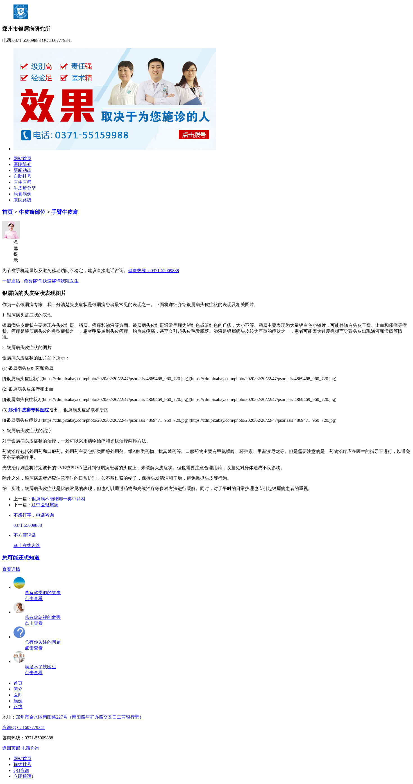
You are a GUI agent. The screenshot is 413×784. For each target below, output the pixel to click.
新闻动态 (22, 170)
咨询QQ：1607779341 (23, 727)
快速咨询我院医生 (61, 281)
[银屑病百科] (19, 612)
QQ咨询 (21, 770)
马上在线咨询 (26, 545)
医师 (17, 694)
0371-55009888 (27, 525)
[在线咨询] (19, 661)
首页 (7, 212)
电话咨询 (30, 748)
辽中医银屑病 (44, 504)
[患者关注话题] (19, 636)
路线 (17, 706)
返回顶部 (11, 748)
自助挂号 (22, 176)
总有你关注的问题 (43, 642)
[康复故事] (19, 587)
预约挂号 (22, 764)
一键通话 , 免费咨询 (22, 281)
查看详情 (11, 569)
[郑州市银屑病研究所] (114, 148)
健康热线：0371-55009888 (153, 270)
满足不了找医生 (40, 666)
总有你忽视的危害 (43, 617)
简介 (17, 689)
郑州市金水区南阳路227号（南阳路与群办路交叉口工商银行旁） (80, 717)
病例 (17, 700)
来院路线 (22, 199)
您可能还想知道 (21, 557)
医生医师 (22, 182)
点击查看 (34, 598)
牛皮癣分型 (24, 188)
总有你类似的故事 (43, 592)
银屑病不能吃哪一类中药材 (58, 498)
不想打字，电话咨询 (33, 515)
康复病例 (22, 194)
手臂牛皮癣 (64, 212)
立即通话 (22, 776)
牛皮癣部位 (32, 212)
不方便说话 (24, 535)
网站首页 (22, 158)
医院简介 (22, 164)
